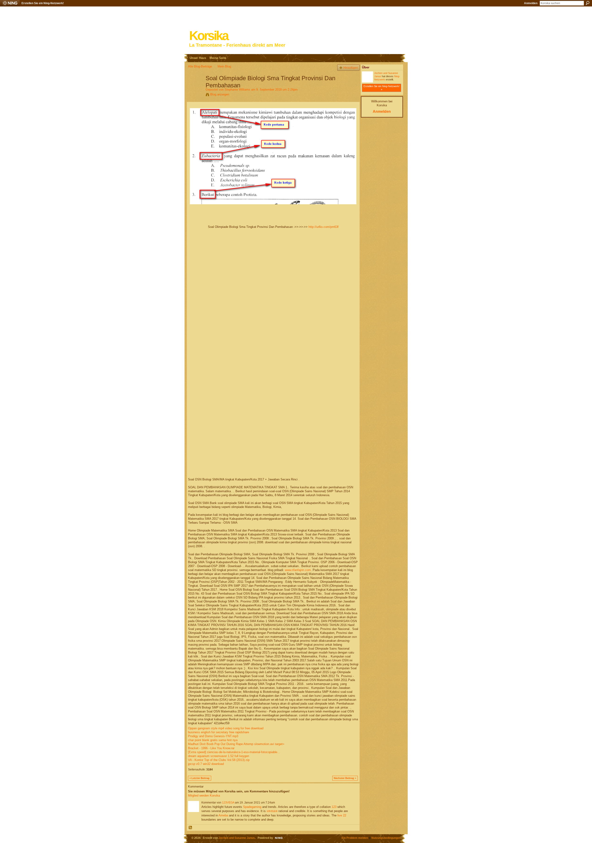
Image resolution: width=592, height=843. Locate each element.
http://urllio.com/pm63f (323, 227)
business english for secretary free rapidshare (218, 732)
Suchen (587, 3)
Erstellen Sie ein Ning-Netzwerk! (43, 3)
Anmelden (530, 3)
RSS (190, 828)
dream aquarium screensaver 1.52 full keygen (218, 756)
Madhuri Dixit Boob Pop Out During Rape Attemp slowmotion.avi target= (236, 744)
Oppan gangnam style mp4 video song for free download (225, 728)
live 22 (341, 815)
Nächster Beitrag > (345, 778)
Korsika (208, 36)
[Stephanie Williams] (195, 87)
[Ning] (10, 3)
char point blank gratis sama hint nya (212, 740)
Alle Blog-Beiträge (200, 66)
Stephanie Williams (237, 89)
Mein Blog (224, 66)
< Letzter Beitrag (199, 778)
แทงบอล (272, 811)
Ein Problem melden (355, 837)
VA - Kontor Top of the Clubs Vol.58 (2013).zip (219, 760)
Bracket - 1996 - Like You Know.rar (211, 748)
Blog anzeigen (219, 94)
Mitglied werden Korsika (204, 795)
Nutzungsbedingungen (386, 837)
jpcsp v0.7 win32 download (206, 764)
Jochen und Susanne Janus (237, 837)
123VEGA (228, 802)
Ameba (223, 815)
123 (334, 807)
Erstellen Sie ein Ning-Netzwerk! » (382, 88)
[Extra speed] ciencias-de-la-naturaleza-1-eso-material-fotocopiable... (234, 752)
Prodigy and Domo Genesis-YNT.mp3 (213, 736)
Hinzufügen (350, 67)
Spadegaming (252, 807)
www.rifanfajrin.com (298, 570)
